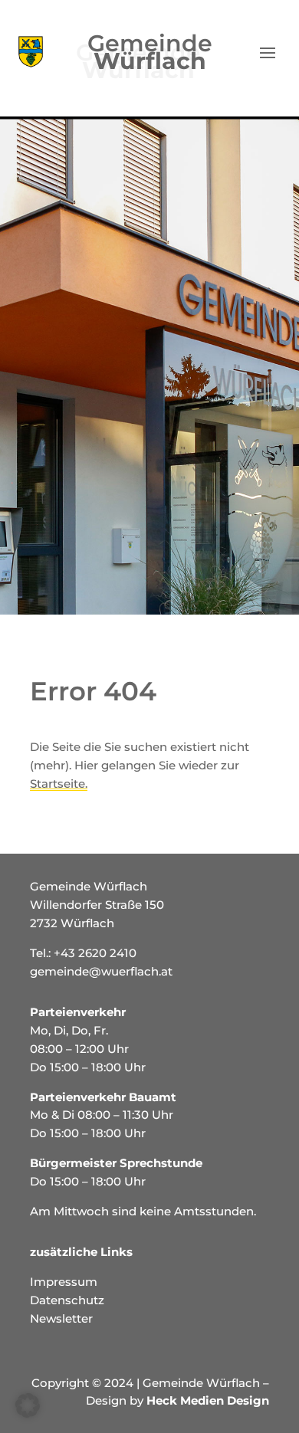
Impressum (63, 1281)
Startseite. (58, 783)
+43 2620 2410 (95, 953)
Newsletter (61, 1318)
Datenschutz (67, 1300)
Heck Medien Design (207, 1400)
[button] (27, 1405)
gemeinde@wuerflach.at (101, 971)
